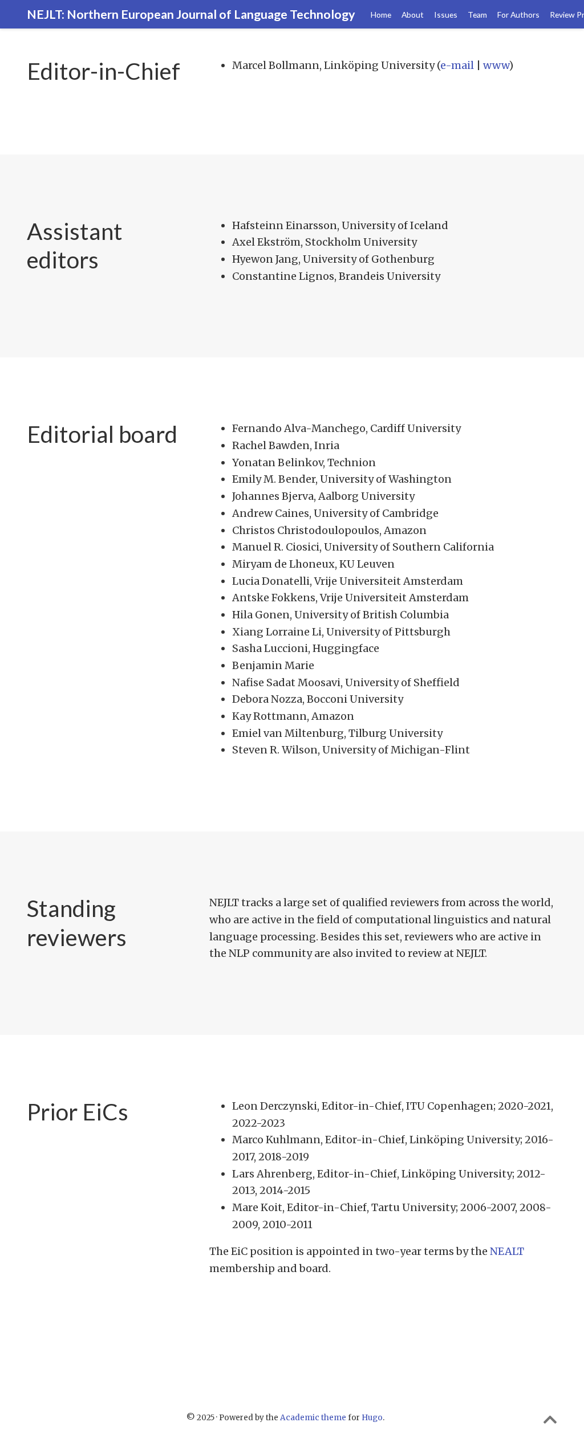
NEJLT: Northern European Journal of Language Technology (191, 14)
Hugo (372, 1418)
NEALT (507, 1251)
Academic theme (313, 1418)
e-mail (457, 65)
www (496, 65)
